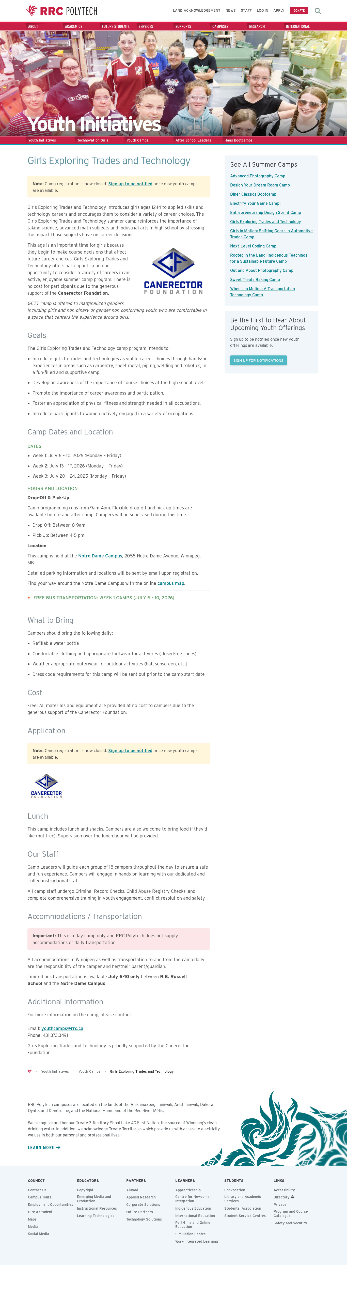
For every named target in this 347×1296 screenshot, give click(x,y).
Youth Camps (137, 140)
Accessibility (284, 1190)
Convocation (234, 1190)
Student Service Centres (245, 1216)
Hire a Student (40, 1212)
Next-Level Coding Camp (253, 246)
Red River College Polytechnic (61, 11)
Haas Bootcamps (239, 140)
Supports (183, 26)
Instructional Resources (97, 1208)
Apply (279, 10)
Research (257, 26)
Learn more (41, 1147)
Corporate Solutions (143, 1205)
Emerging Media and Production (94, 1199)
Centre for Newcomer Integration (193, 1199)
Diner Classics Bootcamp (253, 194)
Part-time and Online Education (192, 1225)
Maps (32, 1219)
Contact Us (37, 1190)
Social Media (38, 1234)
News (231, 10)
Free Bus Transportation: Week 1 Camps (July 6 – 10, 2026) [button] (104, 597)
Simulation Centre (190, 1234)
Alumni (132, 1190)
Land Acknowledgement (196, 10)
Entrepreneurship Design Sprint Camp (265, 212)
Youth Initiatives (42, 140)
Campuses (220, 26)
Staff (246, 10)
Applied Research (141, 1197)
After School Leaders (193, 140)
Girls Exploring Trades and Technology (265, 221)
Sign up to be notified (130, 183)
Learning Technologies (95, 1216)
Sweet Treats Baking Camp (255, 279)
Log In (262, 10)
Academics (73, 26)
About (33, 26)
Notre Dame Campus (100, 555)
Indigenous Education (193, 1208)
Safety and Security (290, 1223)
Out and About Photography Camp (261, 270)
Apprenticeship (188, 1190)
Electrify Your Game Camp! (255, 203)
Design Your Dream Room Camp (260, 185)
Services (146, 26)
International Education (195, 1216)
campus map (170, 583)
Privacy (280, 1205)
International (298, 26)
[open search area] (318, 11)
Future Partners (139, 1212)
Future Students (116, 26)
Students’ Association (242, 1208)
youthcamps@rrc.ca (62, 1028)
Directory (282, 1197)
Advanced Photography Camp (257, 176)
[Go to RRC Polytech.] (29, 1071)
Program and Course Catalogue (291, 1213)
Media (33, 1227)
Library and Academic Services (242, 1199)
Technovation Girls (92, 140)
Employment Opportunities (50, 1205)
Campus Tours (39, 1197)
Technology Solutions (144, 1219)
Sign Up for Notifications (258, 360)
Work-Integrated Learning (196, 1241)
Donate (299, 10)
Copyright (85, 1190)
